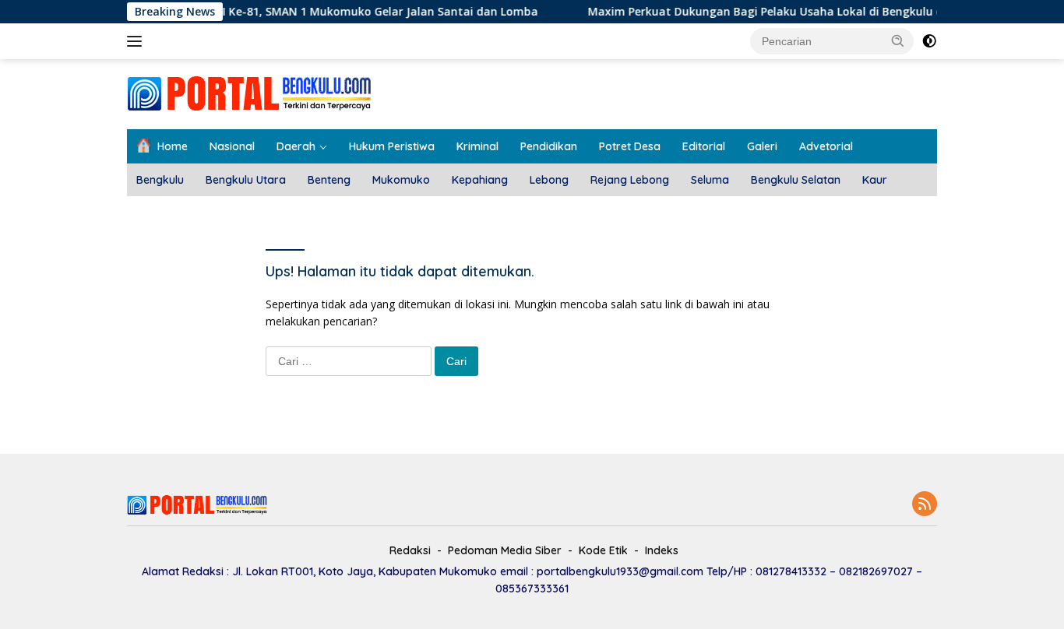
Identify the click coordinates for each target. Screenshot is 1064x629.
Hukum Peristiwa (392, 146)
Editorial (703, 146)
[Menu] (137, 41)
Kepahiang (480, 180)
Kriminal (477, 146)
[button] (898, 40)
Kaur (874, 180)
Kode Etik (603, 550)
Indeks (661, 550)
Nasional (232, 146)
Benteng (329, 180)
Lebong (549, 180)
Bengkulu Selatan (795, 180)
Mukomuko (401, 180)
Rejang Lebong (629, 180)
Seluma (710, 180)
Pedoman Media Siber (505, 550)
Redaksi (410, 550)
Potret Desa (630, 146)
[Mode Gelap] (929, 41)
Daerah (296, 146)
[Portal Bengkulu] (249, 93)
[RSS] (924, 504)
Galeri (762, 146)
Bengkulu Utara (246, 180)
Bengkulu (160, 180)
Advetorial (826, 146)
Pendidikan (548, 146)
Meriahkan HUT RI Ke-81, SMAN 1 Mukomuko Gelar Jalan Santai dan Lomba (321, 12)
